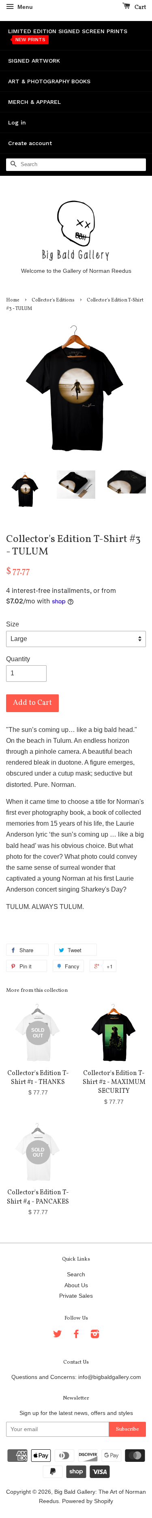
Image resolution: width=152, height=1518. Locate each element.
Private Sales (76, 1296)
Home (12, 300)
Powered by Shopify (87, 1501)
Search (76, 1274)
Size (12, 624)
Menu (24, 7)
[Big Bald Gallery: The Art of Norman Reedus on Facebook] (76, 1335)
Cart (139, 7)
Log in (17, 122)
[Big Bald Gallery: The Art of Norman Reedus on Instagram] (94, 1335)
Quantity (18, 659)
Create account (30, 143)
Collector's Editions (53, 300)
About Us (76, 1285)
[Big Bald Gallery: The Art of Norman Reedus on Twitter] (57, 1335)
